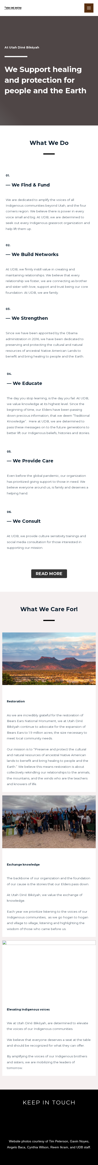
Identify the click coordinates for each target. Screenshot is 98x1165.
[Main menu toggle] (89, 8)
